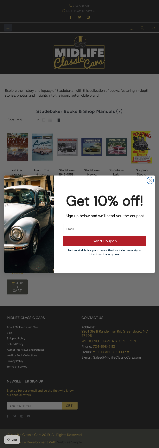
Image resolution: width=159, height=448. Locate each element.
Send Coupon (105, 241)
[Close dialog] (150, 180)
